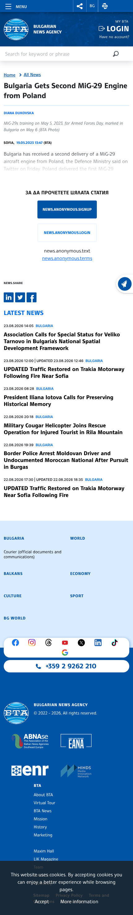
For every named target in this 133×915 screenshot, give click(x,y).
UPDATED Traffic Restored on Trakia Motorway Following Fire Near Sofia (64, 372)
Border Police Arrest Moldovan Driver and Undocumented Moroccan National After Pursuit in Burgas (66, 460)
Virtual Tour (44, 803)
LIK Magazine (46, 859)
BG (92, 5)
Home (9, 75)
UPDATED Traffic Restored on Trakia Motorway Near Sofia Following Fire (64, 492)
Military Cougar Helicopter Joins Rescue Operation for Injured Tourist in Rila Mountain (63, 429)
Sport (77, 595)
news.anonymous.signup (67, 209)
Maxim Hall (44, 851)
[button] (79, 6)
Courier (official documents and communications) (32, 554)
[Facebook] (17, 643)
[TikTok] (116, 643)
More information (79, 901)
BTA (37, 785)
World (77, 538)
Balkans (13, 573)
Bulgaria (44, 326)
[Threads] (50, 643)
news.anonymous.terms (67, 258)
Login (118, 28)
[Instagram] (33, 643)
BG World (15, 618)
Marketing (43, 835)
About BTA (43, 794)
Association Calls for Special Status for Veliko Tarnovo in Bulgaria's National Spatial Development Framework (62, 341)
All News (32, 74)
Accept (42, 901)
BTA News (42, 811)
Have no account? (114, 36)
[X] (82, 643)
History (40, 827)
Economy (80, 573)
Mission (40, 819)
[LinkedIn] (99, 643)
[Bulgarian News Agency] (16, 713)
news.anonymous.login (67, 232)
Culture (13, 595)
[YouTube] (66, 643)
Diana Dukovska (19, 113)
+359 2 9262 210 (71, 666)
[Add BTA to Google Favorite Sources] (66, 653)
